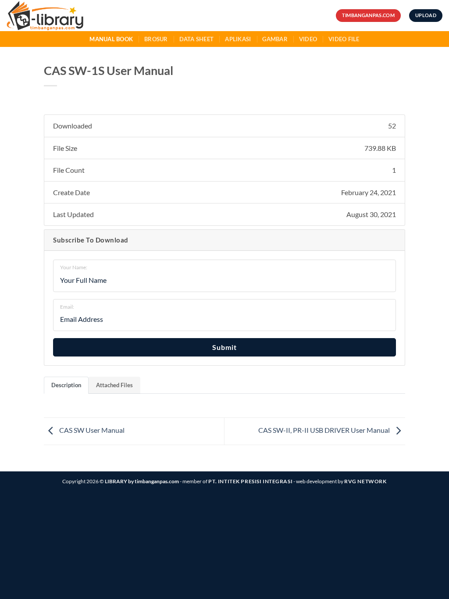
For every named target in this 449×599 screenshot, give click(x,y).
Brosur (156, 39)
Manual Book (111, 39)
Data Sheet (196, 39)
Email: (67, 306)
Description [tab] (66, 385)
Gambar (275, 39)
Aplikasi (238, 39)
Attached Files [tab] (114, 385)
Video (308, 39)
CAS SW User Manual (91, 430)
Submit (224, 347)
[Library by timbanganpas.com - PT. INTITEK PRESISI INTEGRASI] (61, 15)
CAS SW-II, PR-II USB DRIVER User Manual (324, 430)
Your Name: (73, 267)
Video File (344, 39)
